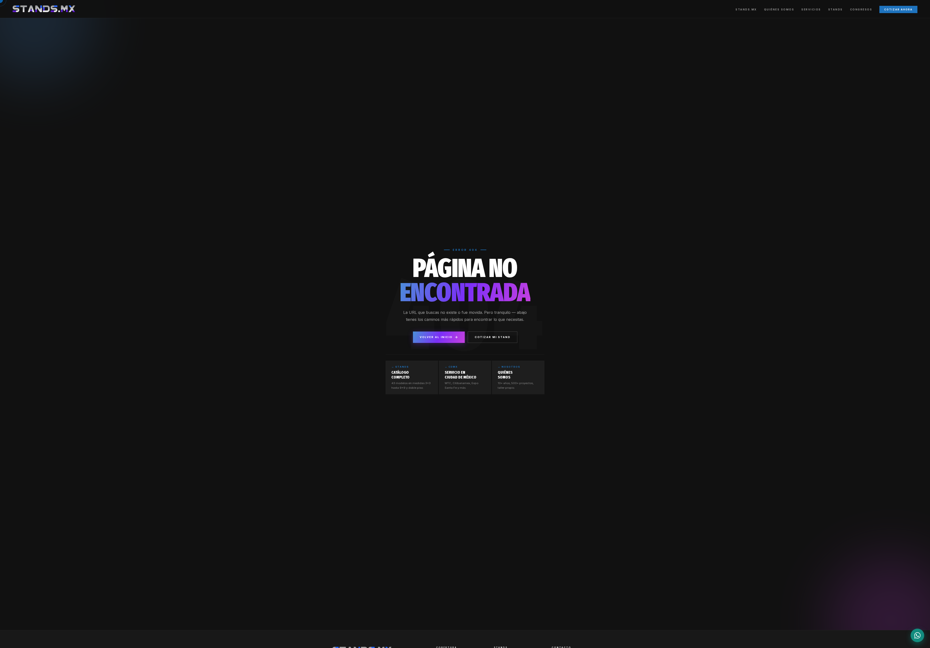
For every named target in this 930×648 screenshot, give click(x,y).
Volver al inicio (436, 337)
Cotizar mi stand (492, 337)
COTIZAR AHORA (898, 9)
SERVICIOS (811, 9)
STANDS (835, 9)
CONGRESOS (861, 9)
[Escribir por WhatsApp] (917, 635)
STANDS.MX (746, 9)
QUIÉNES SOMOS (779, 9)
